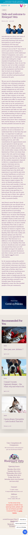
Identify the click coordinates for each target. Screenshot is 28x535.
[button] (5, 5)
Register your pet (11, 1)
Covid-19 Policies (14, 302)
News (4, 10)
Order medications (19, 2)
